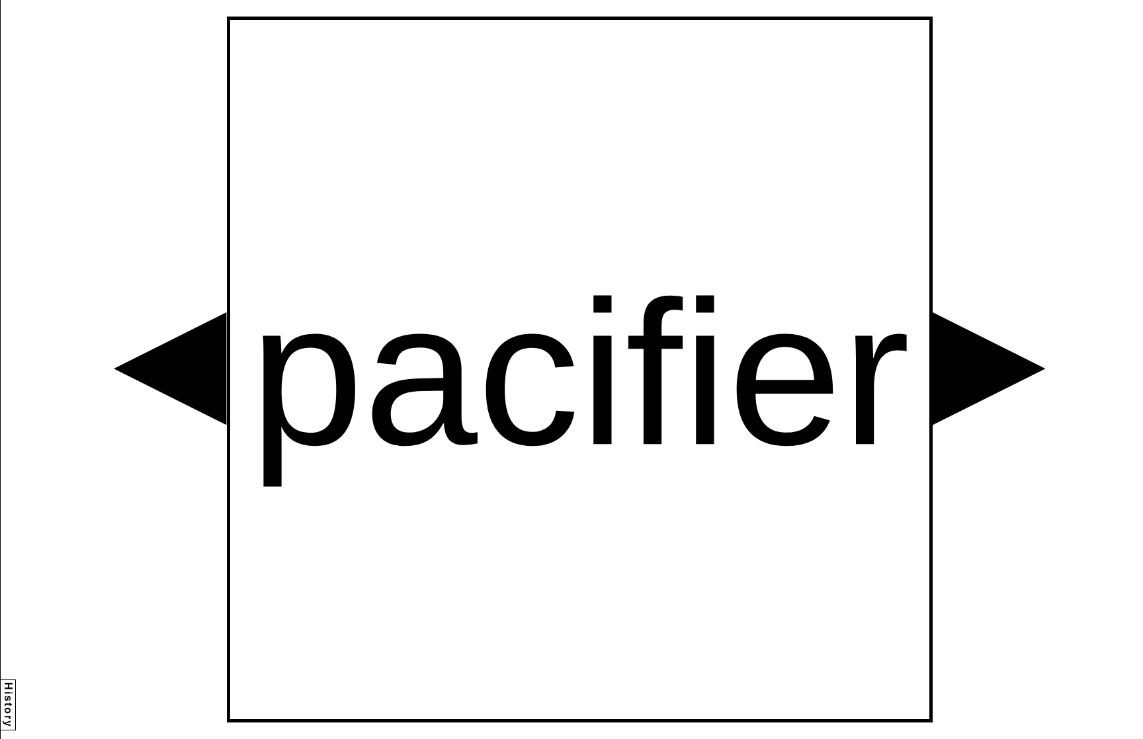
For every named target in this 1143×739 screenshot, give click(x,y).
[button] (170, 368)
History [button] (8, 705)
